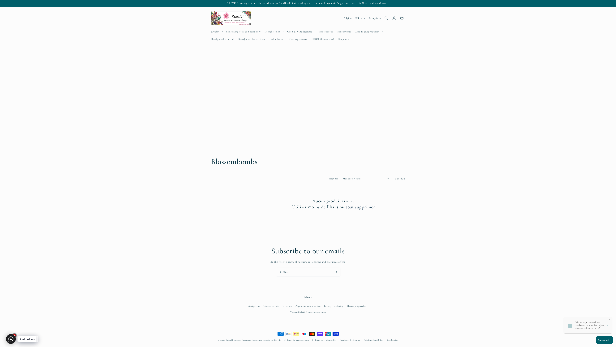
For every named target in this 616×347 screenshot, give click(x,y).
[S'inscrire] (336, 272)
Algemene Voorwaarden (308, 305)
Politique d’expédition (373, 340)
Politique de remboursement (296, 340)
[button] (216, 31)
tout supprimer (360, 207)
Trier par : (334, 178)
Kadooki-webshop (233, 340)
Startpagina (254, 305)
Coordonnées (392, 340)
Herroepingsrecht (356, 305)
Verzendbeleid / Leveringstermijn (308, 311)
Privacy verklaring (334, 305)
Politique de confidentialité (324, 340)
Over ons (287, 305)
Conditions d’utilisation (350, 340)
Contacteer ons (271, 305)
